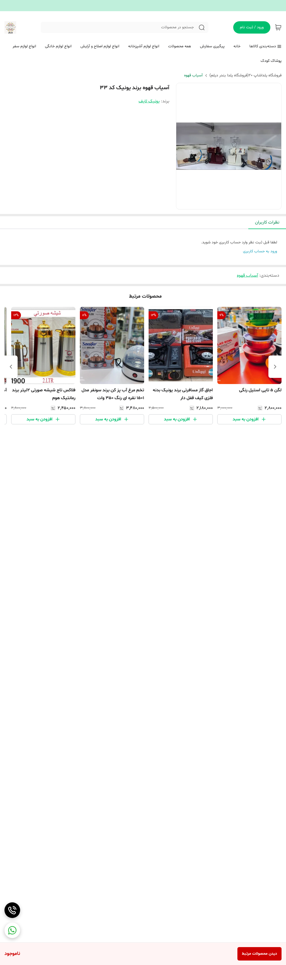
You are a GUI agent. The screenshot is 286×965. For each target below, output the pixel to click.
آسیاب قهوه (193, 75)
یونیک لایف (149, 101)
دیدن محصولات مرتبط (259, 953)
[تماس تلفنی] (12, 910)
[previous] (275, 367)
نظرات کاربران (267, 222)
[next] (11, 367)
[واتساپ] (12, 930)
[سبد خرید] (278, 27)
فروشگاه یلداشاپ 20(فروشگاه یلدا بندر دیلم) (245, 75)
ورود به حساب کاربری (260, 251)
